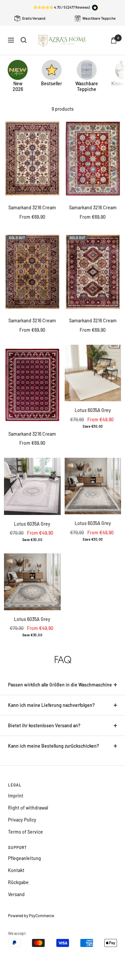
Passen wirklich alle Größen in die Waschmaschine (60, 684)
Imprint (15, 795)
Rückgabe (18, 882)
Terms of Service (25, 832)
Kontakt (16, 870)
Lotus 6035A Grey (93, 410)
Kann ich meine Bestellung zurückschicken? (53, 746)
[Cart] (113, 40)
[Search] (24, 40)
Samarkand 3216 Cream (32, 207)
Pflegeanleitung (24, 858)
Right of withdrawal (28, 808)
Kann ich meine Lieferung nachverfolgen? (51, 705)
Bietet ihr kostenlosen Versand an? (44, 725)
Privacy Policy (22, 820)
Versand (16, 894)
